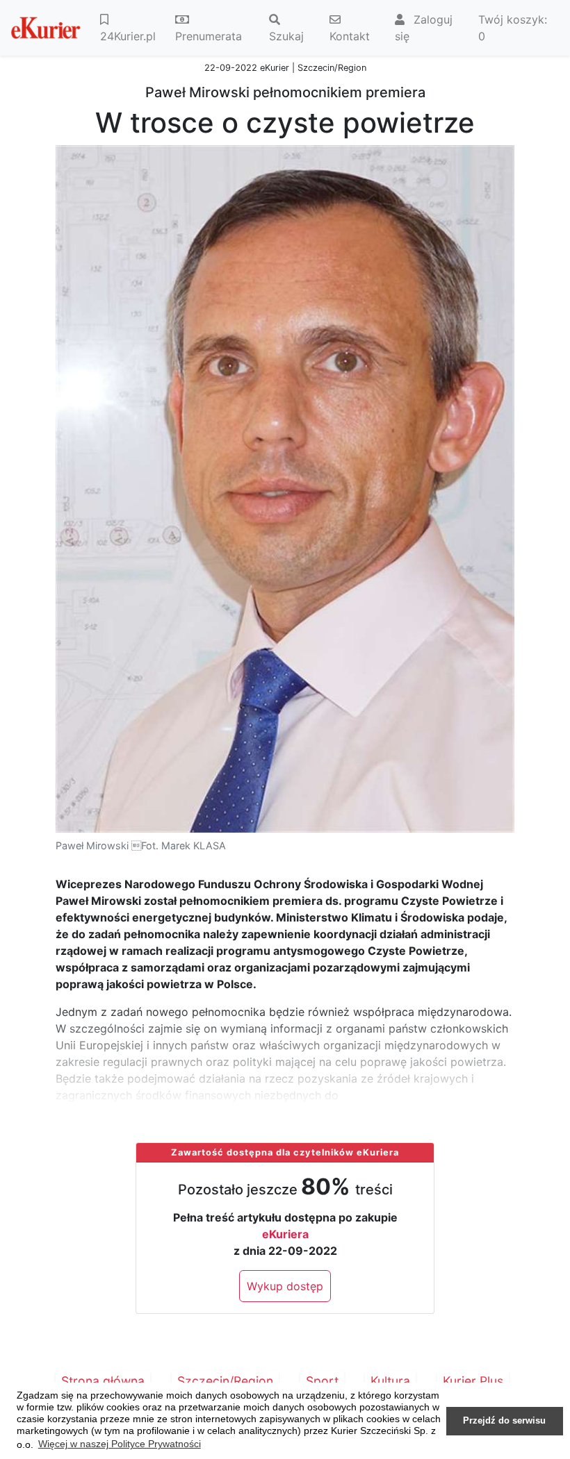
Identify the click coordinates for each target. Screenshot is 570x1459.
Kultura (390, 1381)
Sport (322, 1381)
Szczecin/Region (225, 1381)
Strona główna (103, 1381)
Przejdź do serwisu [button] (504, 1421)
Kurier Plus (473, 1381)
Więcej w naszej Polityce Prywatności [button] (119, 1443)
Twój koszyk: (512, 27)
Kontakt (349, 36)
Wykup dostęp (285, 1286)
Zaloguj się (424, 27)
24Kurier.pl (128, 36)
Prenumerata (208, 36)
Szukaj (286, 36)
